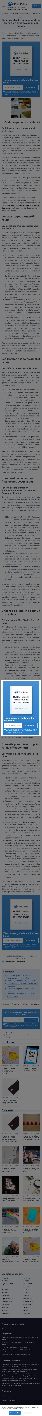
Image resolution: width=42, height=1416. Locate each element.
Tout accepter (14, 1413)
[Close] (37, 683)
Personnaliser (28, 1413)
